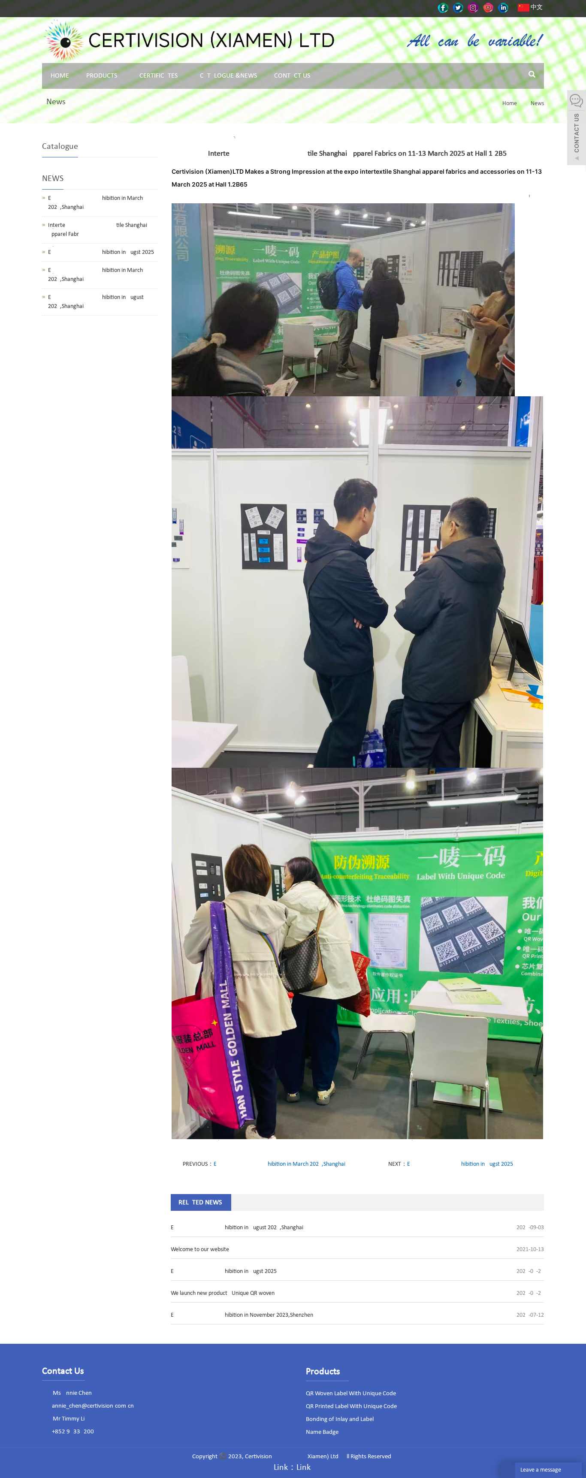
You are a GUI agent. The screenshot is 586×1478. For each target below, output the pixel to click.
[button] (119, 75)
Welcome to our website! (201, 1249)
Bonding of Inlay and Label (340, 1419)
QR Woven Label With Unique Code (351, 1394)
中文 (536, 7)
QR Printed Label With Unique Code (351, 1406)
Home (60, 75)
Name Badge (322, 1432)
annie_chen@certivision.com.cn (93, 1406)
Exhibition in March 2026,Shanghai (279, 1164)
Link (303, 1467)
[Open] (576, 128)
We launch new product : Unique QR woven (223, 1293)
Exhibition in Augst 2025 (460, 1164)
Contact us (292, 75)
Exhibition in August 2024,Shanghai (237, 1228)
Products (101, 75)
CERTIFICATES (158, 75)
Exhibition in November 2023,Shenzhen (242, 1315)
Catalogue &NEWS (228, 75)
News (536, 103)
